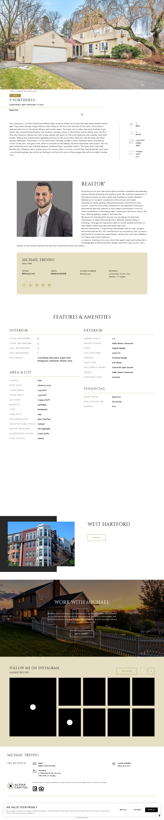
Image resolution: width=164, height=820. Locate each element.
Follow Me (127, 671)
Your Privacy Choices (82, 817)
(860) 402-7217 (28, 273)
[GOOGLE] (43, 285)
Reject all (123, 810)
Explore (96, 538)
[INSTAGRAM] (24, 285)
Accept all (151, 810)
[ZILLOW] (30, 285)
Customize (137, 810)
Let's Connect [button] (82, 634)
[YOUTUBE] (37, 285)
